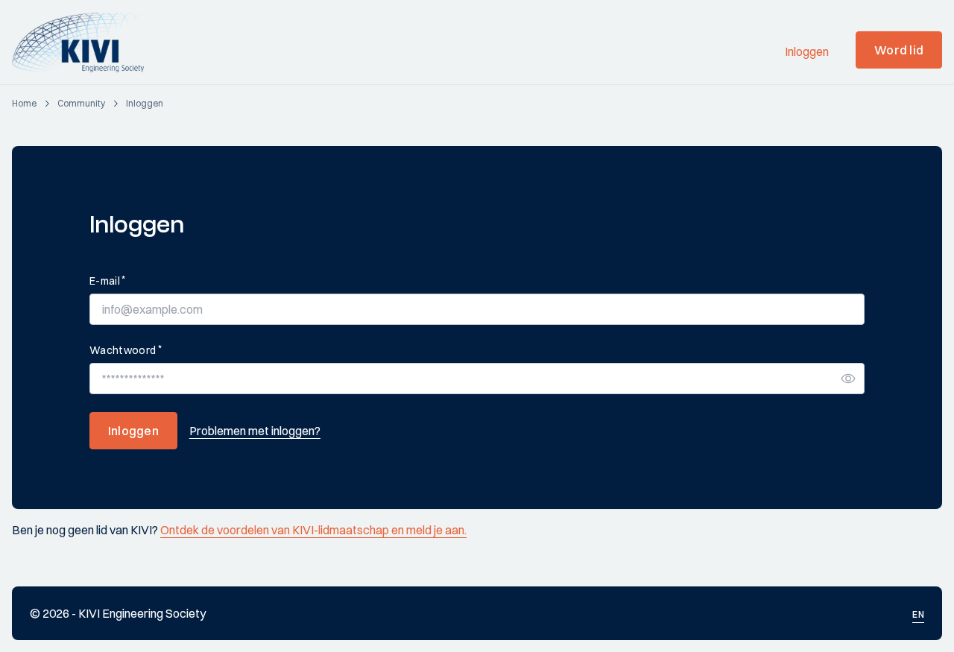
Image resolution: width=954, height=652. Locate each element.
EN (918, 614)
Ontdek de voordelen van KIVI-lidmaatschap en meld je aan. (313, 529)
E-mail (107, 280)
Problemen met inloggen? (254, 430)
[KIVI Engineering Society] (84, 42)
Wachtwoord (125, 350)
